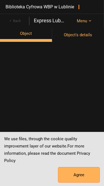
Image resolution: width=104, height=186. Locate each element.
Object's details (78, 34)
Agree (78, 174)
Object (26, 33)
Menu (82, 20)
